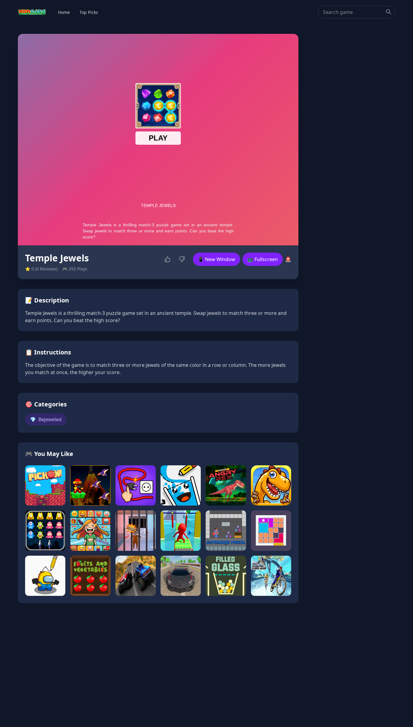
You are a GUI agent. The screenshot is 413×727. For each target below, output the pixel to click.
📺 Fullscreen (262, 259)
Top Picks (89, 12)
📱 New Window (216, 259)
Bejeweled (46, 419)
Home (64, 12)
